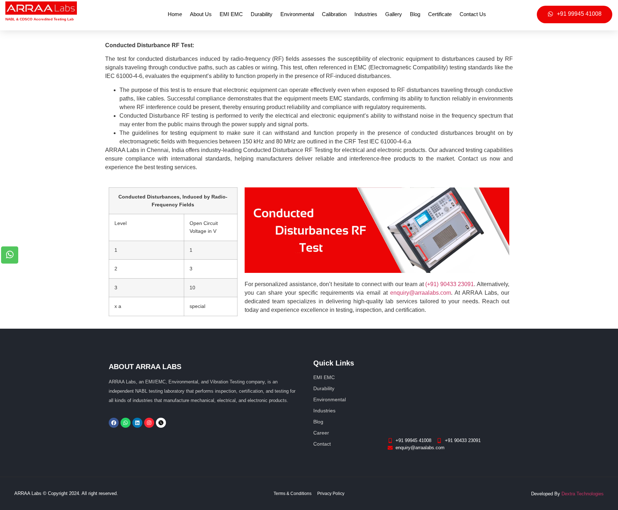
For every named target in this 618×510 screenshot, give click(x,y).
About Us (201, 14)
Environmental (297, 14)
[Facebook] (114, 423)
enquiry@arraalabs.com (420, 293)
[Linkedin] (137, 423)
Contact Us (473, 14)
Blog (415, 14)
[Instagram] (149, 423)
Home (175, 14)
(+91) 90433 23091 (449, 284)
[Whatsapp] (126, 423)
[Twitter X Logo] (161, 423)
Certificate (440, 14)
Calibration (334, 14)
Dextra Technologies (582, 493)
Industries (365, 14)
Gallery (393, 14)
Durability (262, 14)
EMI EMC (231, 14)
